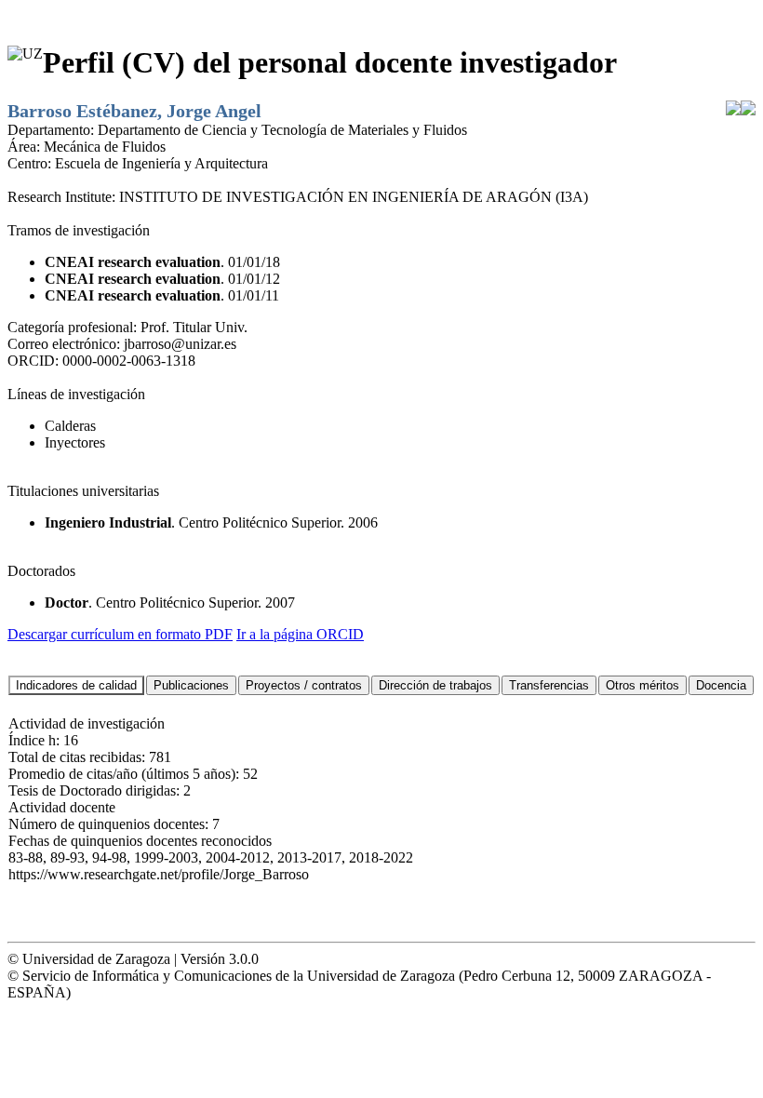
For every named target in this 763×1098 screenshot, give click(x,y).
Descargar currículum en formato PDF (120, 634)
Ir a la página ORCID (300, 634)
